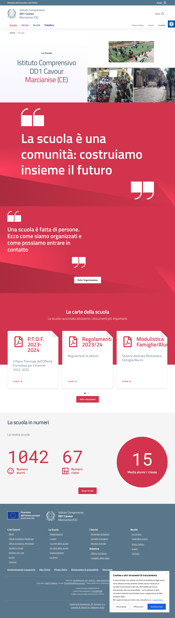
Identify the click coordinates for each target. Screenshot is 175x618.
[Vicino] (166, 573)
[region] (139, 592)
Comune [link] (12, 562)
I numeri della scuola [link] (59, 543)
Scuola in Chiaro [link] (16, 548)
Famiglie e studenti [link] (99, 538)
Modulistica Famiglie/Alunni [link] (154, 342)
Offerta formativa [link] (99, 553)
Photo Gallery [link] (138, 25)
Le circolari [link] (136, 534)
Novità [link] (36, 25)
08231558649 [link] (51, 583)
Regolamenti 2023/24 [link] (97, 342)
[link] (171, 24)
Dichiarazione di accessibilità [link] (84, 569)
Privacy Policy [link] (60, 569)
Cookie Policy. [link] (157, 599)
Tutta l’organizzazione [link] (87, 280)
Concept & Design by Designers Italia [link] (87, 607)
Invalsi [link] (12, 557)
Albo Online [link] (44, 569)
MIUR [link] (11, 534)
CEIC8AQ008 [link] (97, 591)
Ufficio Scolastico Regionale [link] (21, 538)
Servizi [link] (24, 25)
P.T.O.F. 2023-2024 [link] (35, 344)
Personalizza (121, 606)
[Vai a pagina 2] (88, 393)
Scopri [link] (16, 381)
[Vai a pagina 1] (85, 393)
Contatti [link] (161, 25)
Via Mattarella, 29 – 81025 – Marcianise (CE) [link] (91, 580)
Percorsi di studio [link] (98, 543)
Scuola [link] (13, 25)
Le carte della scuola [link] (59, 548)
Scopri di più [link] (87, 490)
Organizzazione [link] (57, 552)
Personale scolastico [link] (100, 534)
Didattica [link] (49, 25)
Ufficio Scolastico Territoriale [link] (21, 543)
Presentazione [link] (56, 534)
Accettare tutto (157, 606)
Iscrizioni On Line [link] (16, 552)
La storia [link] (54, 557)
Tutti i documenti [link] (88, 399)
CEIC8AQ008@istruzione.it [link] (74, 583)
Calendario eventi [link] (140, 538)
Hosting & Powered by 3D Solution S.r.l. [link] (87, 604)
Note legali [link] (107, 569)
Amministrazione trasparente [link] (21, 569)
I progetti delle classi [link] (100, 558)
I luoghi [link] (53, 538)
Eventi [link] (151, 25)
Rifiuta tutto (138, 606)
